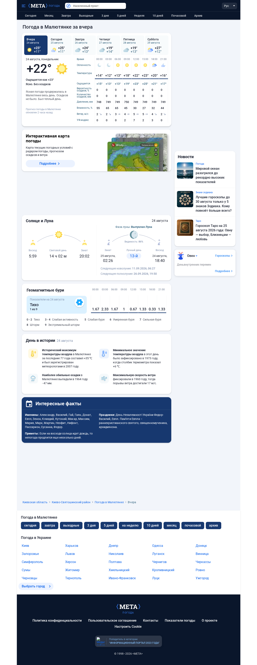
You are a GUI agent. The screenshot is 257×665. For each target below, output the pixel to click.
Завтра (66, 15)
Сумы (26, 570)
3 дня (105, 15)
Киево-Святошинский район (71, 502)
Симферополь (32, 562)
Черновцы (29, 578)
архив (198, 15)
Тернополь (73, 578)
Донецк (201, 546)
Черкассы (203, 562)
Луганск (158, 554)
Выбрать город (33, 586)
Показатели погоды (180, 620)
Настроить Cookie (128, 627)
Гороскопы (222, 255)
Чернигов (159, 562)
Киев (25, 546)
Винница (202, 554)
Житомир (72, 570)
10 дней (158, 15)
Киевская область (35, 502)
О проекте (209, 620)
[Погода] (128, 606)
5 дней (121, 15)
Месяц (48, 15)
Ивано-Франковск (122, 578)
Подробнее (47, 163)
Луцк (156, 578)
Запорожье (30, 554)
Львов (70, 554)
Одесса (157, 546)
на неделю (130, 525)
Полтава (115, 562)
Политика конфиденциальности (57, 620)
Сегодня (30, 15)
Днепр (113, 546)
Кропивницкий (163, 570)
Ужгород (202, 578)
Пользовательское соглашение (112, 620)
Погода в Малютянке (109, 502)
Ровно (200, 570)
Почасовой (178, 15)
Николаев (116, 554)
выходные (86, 15)
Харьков (71, 546)
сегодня (30, 525)
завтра (49, 525)
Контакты (150, 620)
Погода (54, 5)
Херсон (70, 562)
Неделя (139, 15)
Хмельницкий (119, 570)
